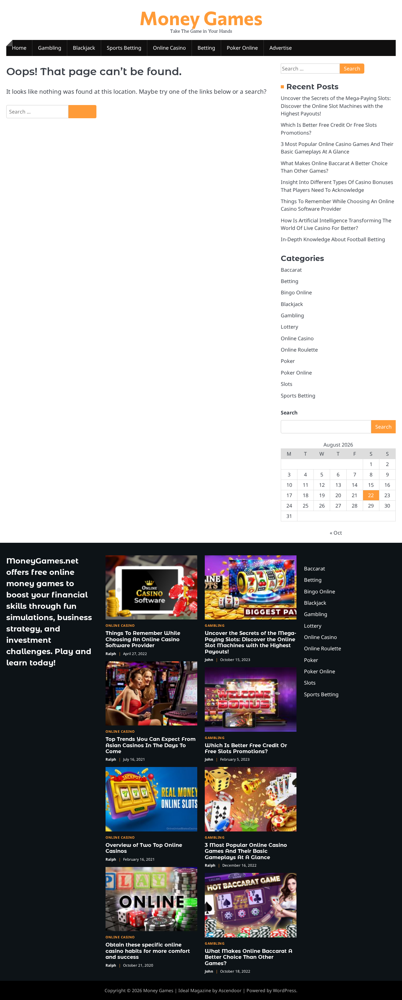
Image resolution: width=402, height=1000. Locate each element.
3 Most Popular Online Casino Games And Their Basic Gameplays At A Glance (246, 851)
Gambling (49, 47)
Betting (206, 47)
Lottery (289, 326)
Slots (286, 384)
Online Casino (169, 47)
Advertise (280, 47)
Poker (288, 361)
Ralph (111, 653)
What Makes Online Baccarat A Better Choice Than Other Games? (248, 957)
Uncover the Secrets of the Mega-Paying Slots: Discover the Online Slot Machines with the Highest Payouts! (336, 106)
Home (19, 47)
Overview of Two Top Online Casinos (144, 848)
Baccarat (291, 269)
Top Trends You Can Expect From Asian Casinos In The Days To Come (151, 745)
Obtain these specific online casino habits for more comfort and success (148, 951)
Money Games (201, 17)
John (209, 659)
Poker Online (242, 47)
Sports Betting (124, 47)
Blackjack (84, 47)
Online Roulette (299, 349)
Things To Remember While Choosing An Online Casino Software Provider (143, 639)
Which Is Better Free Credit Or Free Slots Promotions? (246, 748)
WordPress (284, 990)
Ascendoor (230, 990)
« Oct (336, 532)
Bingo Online (296, 292)
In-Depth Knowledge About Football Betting (333, 239)
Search (289, 412)
